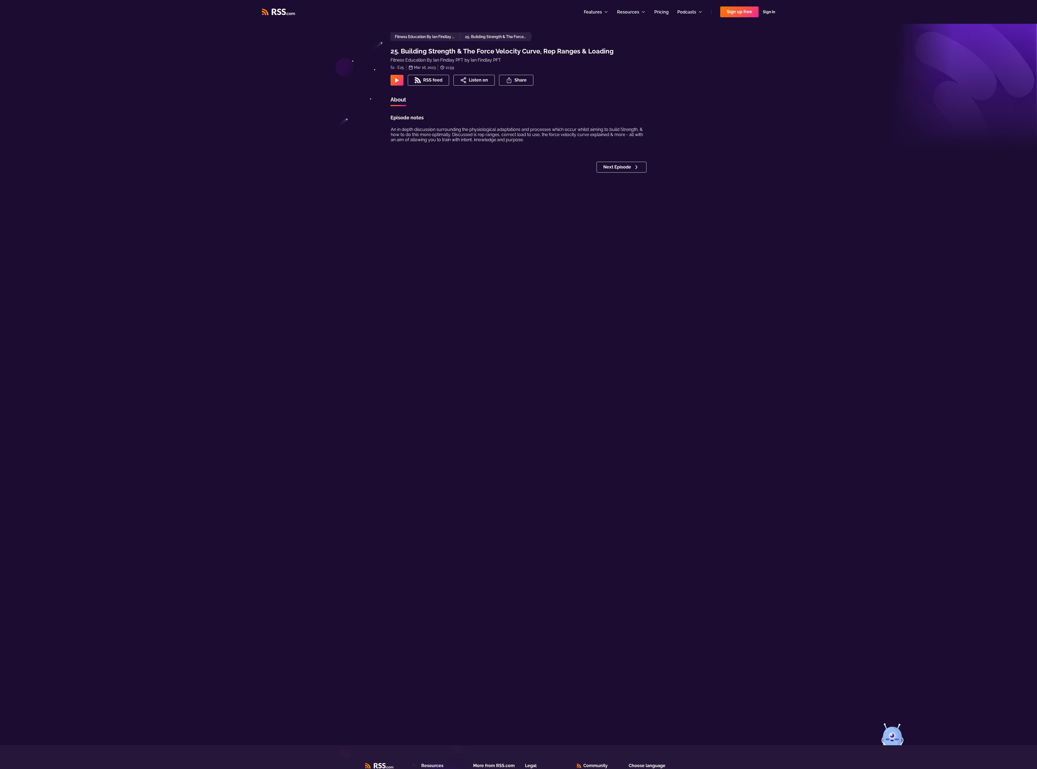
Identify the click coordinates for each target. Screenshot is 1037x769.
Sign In (769, 12)
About (398, 99)
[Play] (396, 80)
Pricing (661, 12)
